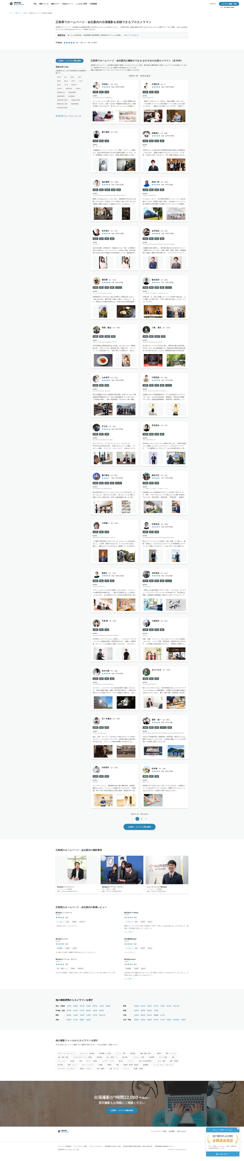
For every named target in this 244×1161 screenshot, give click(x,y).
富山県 (75, 1010)
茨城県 (136, 1006)
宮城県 (88, 1006)
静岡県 (143, 1010)
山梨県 (95, 1010)
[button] (59, 77)
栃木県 (143, 1006)
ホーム (11, 13)
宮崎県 (169, 1020)
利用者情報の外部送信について (164, 1146)
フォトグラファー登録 (158, 1131)
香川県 (75, 1020)
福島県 (108, 1006)
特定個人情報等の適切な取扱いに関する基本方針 (137, 1146)
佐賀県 (143, 1020)
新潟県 (69, 1010)
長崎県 (149, 1020)
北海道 (69, 1006)
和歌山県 (102, 1015)
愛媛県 (82, 1020)
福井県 (88, 1010)
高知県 (88, 1020)
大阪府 (82, 1015)
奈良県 (95, 1015)
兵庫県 (88, 1015)
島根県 (143, 1015)
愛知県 (149, 1010)
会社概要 (172, 1131)
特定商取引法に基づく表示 (113, 1146)
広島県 (25, 13)
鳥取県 (136, 1015)
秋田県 (95, 1006)
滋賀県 (69, 1015)
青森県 (75, 1006)
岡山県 (149, 1015)
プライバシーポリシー (96, 1146)
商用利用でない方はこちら (67, 116)
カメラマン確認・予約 (229, 4)
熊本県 (156, 1020)
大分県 (162, 1020)
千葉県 (162, 1006)
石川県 (82, 1010)
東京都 (169, 1006)
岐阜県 (136, 1010)
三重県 (156, 1010)
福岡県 (136, 1020)
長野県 (101, 1010)
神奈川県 (176, 1006)
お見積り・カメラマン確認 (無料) (122, 1110)
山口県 (162, 1015)
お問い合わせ (181, 1131)
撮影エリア (18, 13)
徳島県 (69, 1020)
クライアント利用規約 (64, 1146)
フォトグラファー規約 (80, 1146)
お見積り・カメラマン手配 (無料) (69, 61)
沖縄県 (183, 1020)
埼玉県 (156, 1006)
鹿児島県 (176, 1020)
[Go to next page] (146, 819)
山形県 (101, 1006)
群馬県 (149, 1006)
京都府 (75, 1015)
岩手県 (82, 1006)
